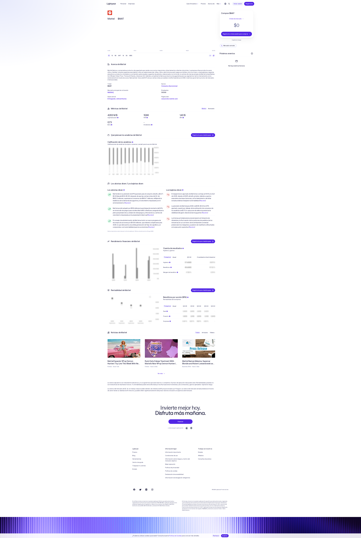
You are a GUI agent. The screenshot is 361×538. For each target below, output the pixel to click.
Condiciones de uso (171, 455)
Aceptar (225, 536)
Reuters (127, 203)
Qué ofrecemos (192, 4)
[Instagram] (152, 489)
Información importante (173, 452)
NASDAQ (111, 92)
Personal (123, 4)
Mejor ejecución (170, 464)
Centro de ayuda (137, 462)
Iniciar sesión (238, 4)
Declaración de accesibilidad (174, 474)
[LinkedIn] (146, 489)
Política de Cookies (175, 536)
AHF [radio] (119, 55)
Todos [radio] (197, 332)
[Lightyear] (111, 4)
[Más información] (251, 53)
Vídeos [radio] (212, 332)
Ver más (160, 373)
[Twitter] (140, 489)
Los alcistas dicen (115, 190)
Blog (133, 455)
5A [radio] (126, 55)
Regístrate (249, 4)
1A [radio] (123, 55)
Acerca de (211, 4)
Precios (203, 4)
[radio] (210, 55)
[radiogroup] (120, 55)
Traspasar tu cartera (139, 466)
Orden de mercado (235, 19)
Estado (134, 469)
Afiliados (201, 455)
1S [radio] (112, 55)
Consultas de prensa (204, 459)
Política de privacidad (172, 467)
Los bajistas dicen (174, 190)
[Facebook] (134, 489)
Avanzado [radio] (211, 108)
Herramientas (136, 459)
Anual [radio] (174, 257)
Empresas (131, 4)
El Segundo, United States (117, 99)
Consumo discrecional (169, 86)
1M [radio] (115, 55)
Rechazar (216, 536)
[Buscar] (229, 4)
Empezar (180, 421)
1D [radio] (109, 55)
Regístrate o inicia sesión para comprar (235, 34)
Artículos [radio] (205, 332)
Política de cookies (171, 471)
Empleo (200, 452)
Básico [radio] (204, 108)
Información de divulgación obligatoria (177, 478)
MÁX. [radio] (130, 55)
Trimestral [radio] (167, 257)
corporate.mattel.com (169, 99)
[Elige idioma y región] (225, 4)
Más (218, 4)
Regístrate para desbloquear (201, 135)
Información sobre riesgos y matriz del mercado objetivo (177, 460)
